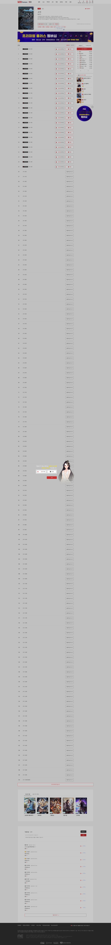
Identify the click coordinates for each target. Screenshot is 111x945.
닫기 (52, 477)
